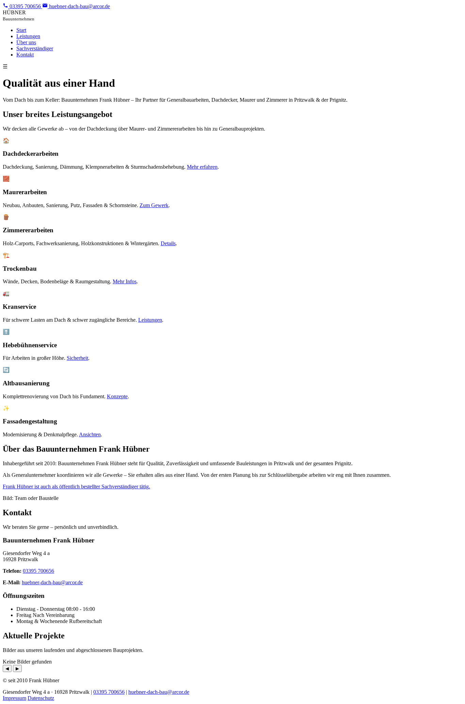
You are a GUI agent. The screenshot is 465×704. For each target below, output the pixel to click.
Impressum (14, 698)
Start (21, 30)
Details (168, 243)
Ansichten (90, 434)
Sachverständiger (34, 48)
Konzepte (117, 396)
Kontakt (25, 54)
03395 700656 (38, 571)
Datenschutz (41, 698)
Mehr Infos (125, 281)
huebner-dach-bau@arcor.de (52, 582)
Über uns (26, 42)
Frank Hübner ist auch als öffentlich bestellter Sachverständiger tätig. (76, 486)
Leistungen (28, 36)
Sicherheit (77, 358)
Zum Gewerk (154, 205)
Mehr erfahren (202, 167)
